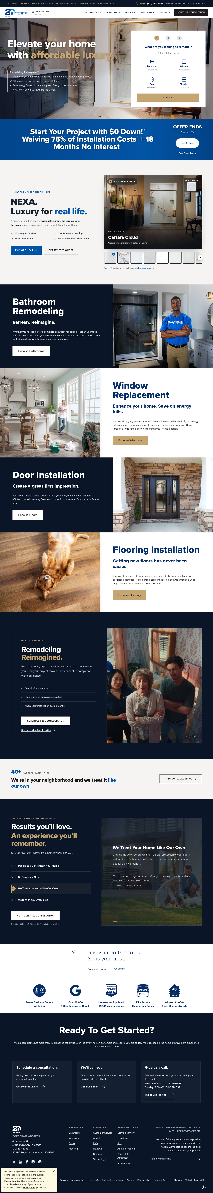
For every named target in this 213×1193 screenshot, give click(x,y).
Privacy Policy (30, 1187)
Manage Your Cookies (14, 1181)
